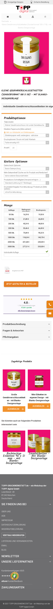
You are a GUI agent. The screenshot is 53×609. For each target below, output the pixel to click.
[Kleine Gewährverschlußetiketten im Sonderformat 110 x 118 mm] (26, 80)
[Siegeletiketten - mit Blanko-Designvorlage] (39, 441)
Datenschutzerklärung (13, 525)
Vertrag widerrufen (13, 535)
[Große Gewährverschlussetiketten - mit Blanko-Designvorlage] (14, 380)
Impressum (7, 520)
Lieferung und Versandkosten (16, 541)
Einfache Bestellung (41, 2)
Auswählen (13, 409)
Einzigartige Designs (15, 2)
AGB (3, 516)
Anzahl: (7, 148)
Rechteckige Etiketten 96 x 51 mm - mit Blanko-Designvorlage (14, 458)
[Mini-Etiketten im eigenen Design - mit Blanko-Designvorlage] (39, 380)
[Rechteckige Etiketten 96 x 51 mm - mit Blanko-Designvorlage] (14, 441)
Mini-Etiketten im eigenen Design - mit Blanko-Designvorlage (39, 397)
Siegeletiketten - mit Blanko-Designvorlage (39, 456)
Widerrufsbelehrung (12, 529)
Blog (3, 550)
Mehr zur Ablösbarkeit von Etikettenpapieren (20, 132)
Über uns (6, 511)
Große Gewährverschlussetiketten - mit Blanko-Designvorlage (14, 399)
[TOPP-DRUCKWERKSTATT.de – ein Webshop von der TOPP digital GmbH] (26, 9)
